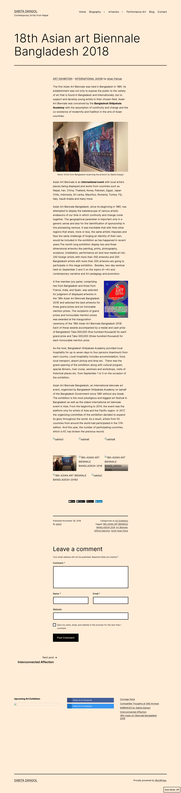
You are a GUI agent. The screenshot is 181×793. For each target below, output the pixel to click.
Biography (95, 11)
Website (57, 609)
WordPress (160, 780)
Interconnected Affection (133, 712)
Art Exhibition (121, 521)
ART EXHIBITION (62, 78)
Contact (162, 11)
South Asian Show (119, 530)
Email (96, 593)
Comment (59, 563)
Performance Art (136, 11)
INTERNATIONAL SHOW (89, 78)
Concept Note (127, 699)
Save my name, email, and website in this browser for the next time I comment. (89, 626)
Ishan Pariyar (114, 78)
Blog (151, 11)
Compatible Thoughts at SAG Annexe (139, 703)
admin (59, 524)
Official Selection (102, 530)
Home (82, 11)
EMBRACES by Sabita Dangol (135, 707)
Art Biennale (122, 527)
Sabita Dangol (25, 11)
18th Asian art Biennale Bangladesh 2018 (138, 717)
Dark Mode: (170, 789)
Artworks (113, 11)
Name (57, 593)
